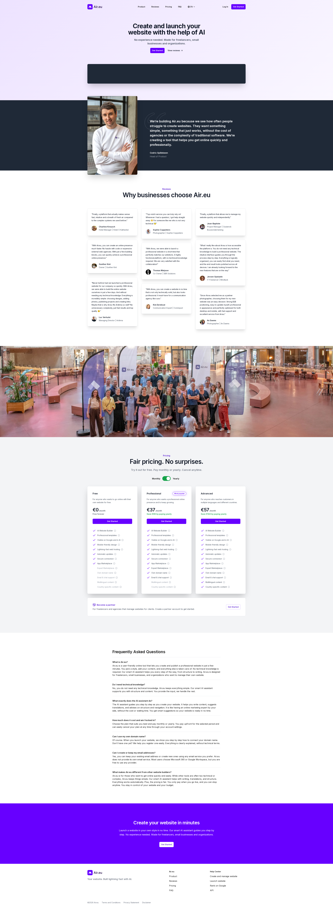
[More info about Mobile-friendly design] (119, 544)
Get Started (238, 7)
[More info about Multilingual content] (115, 582)
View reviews (174, 50)
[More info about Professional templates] (119, 535)
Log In (225, 7)
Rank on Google (218, 885)
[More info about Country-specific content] (120, 587)
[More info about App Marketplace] (114, 563)
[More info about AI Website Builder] (115, 530)
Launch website (217, 881)
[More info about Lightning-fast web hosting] (122, 549)
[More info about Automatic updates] (115, 554)
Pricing (168, 7)
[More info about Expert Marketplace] (116, 568)
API (212, 890)
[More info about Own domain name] (115, 573)
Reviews (155, 7)
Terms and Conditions (111, 902)
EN (191, 7)
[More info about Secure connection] (115, 559)
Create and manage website (223, 876)
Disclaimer (146, 902)
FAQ (179, 7)
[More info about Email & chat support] (116, 577)
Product (141, 7)
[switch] (166, 478)
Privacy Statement (131, 902)
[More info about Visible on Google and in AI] (122, 540)
